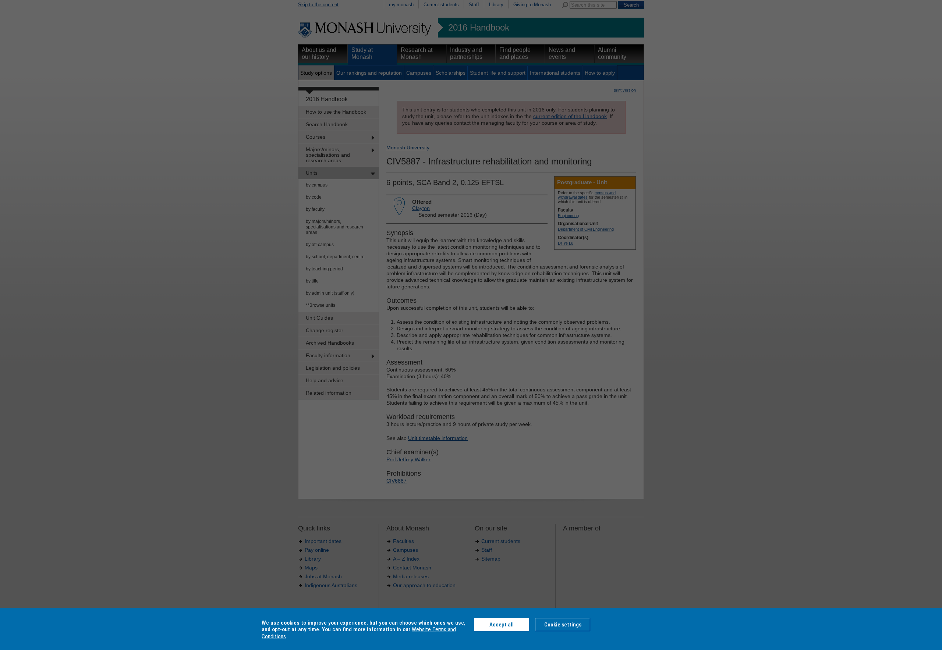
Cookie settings (562, 624)
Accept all (501, 624)
